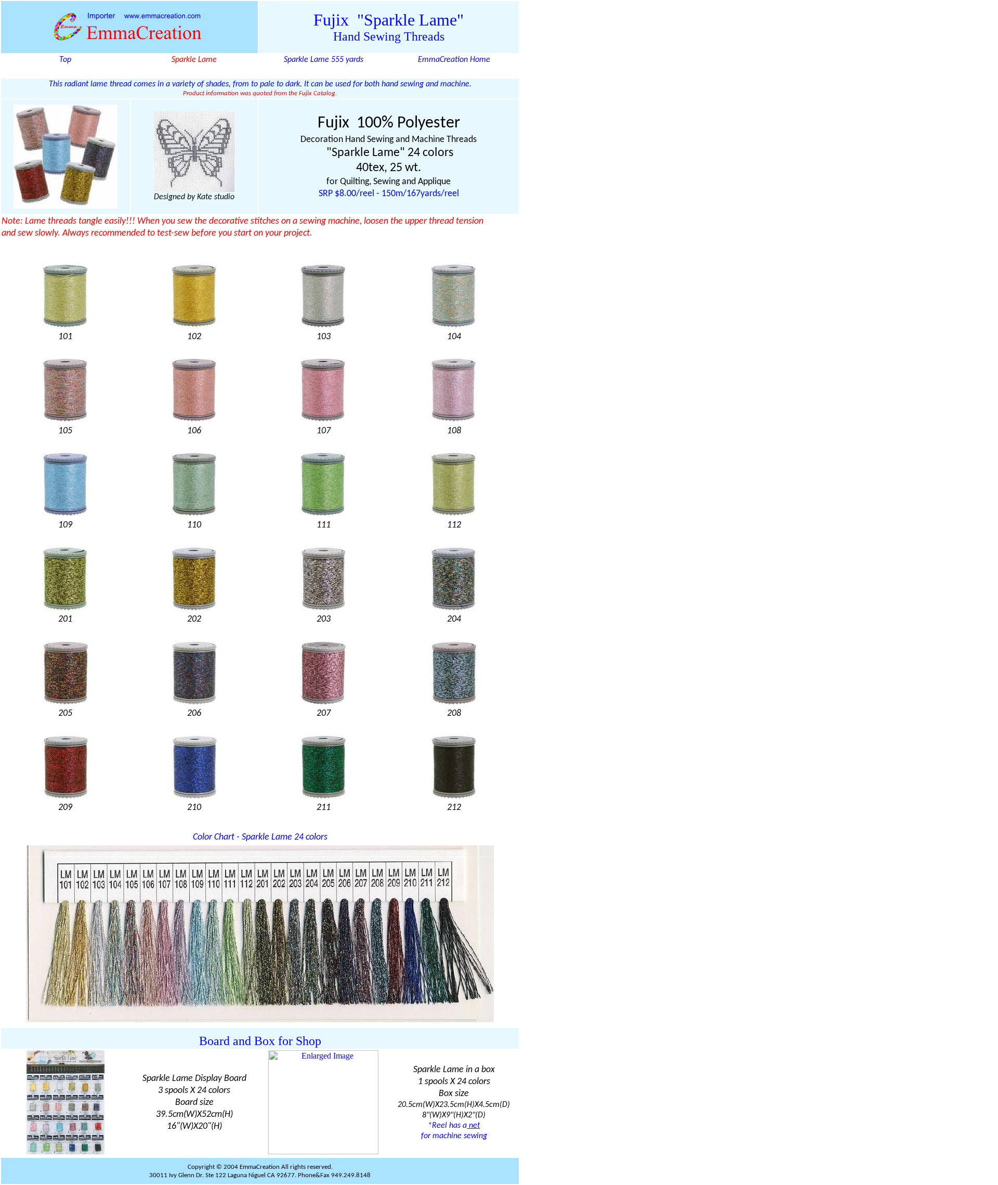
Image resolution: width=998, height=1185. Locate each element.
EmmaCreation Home (454, 60)
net (473, 1126)
